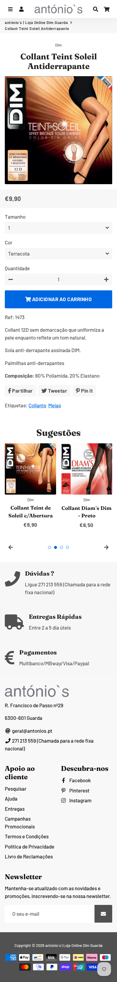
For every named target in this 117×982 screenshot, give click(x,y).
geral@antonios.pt (31, 731)
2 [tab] (55, 547)
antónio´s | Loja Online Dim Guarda (36, 22)
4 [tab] (67, 547)
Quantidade (17, 268)
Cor (8, 242)
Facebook (79, 780)
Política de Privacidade (29, 846)
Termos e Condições (27, 836)
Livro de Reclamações (29, 856)
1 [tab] (49, 547)
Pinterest (78, 790)
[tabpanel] (30, 486)
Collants (37, 405)
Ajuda (11, 798)
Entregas (15, 809)
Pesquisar (15, 789)
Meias (54, 405)
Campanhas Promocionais (20, 822)
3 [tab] (61, 547)
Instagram (80, 800)
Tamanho (15, 217)
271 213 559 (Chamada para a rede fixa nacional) (49, 744)
